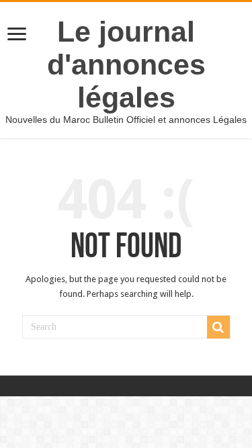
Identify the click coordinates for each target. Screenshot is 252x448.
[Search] (218, 327)
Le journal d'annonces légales (126, 64)
